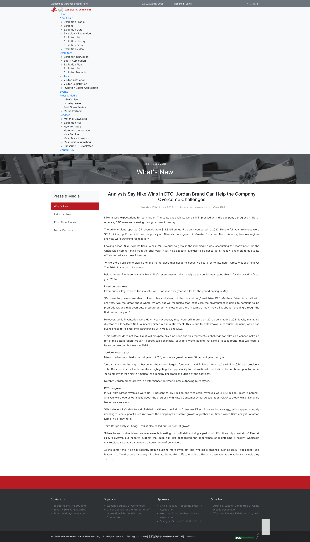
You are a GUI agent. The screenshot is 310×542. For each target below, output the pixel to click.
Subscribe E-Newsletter (78, 146)
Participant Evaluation (77, 33)
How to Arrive (72, 126)
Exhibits (68, 25)
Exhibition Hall (72, 122)
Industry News (72, 103)
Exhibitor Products (75, 72)
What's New (71, 99)
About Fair (66, 18)
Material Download (75, 118)
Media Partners (73, 111)
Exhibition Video (74, 49)
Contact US (67, 149)
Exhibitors (66, 52)
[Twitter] (155, 482)
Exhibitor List (72, 37)
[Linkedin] (131, 482)
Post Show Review (75, 107)
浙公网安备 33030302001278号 (167, 536)
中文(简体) (252, 3)
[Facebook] (118, 482)
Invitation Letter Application (81, 87)
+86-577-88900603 (74, 509)
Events (64, 91)
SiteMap (190, 536)
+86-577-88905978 (74, 505)
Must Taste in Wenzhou (78, 138)
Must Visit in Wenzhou (77, 142)
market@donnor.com (74, 513)
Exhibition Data (73, 29)
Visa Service (71, 134)
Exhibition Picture (74, 45)
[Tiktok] (191, 482)
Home (63, 14)
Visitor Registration (75, 83)
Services (65, 115)
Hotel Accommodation (77, 130)
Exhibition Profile (74, 21)
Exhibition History (75, 41)
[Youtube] (143, 482)
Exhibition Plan (73, 64)
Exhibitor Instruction (76, 56)
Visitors (64, 76)
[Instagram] (167, 482)
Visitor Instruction (74, 80)
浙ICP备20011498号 (137, 536)
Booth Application (75, 60)
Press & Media (68, 95)
